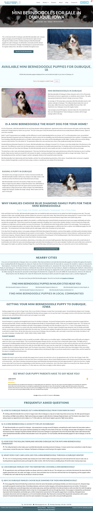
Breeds (45, 2)
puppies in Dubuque (68, 278)
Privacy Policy (42, 507)
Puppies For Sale (38, 21)
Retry (57, 81)
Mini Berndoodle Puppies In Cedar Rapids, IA (76, 287)
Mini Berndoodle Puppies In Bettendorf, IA (61, 290)
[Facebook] (81, 2)
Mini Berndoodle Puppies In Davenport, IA (32, 290)
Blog (66, 2)
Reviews (53, 2)
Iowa (45, 21)
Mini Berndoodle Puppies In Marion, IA (46, 287)
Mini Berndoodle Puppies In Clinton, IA (17, 287)
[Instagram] (84, 2)
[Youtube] (87, 2)
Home (38, 2)
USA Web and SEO (87, 507)
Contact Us (74, 2)
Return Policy (51, 507)
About (61, 2)
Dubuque (50, 21)
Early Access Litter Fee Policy (46, 509)
